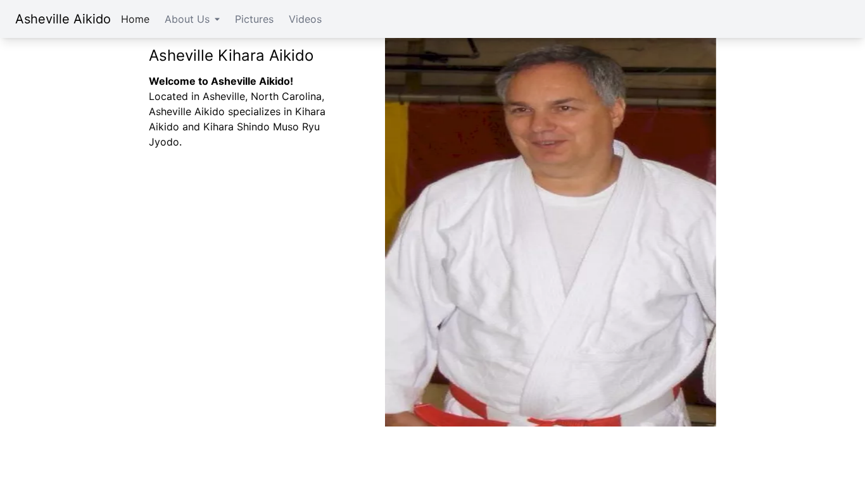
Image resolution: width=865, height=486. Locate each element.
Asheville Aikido (63, 19)
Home (135, 19)
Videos (305, 19)
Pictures (254, 19)
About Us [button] (187, 19)
